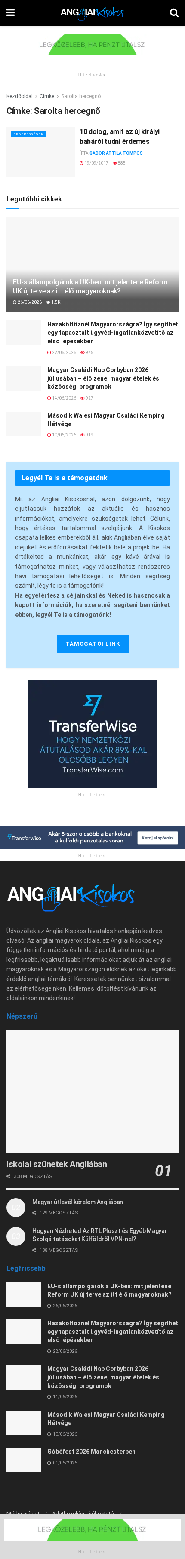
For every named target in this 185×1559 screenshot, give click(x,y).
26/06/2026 (29, 302)
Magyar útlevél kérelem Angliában (77, 1202)
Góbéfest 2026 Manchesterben (91, 1451)
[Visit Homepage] (92, 12)
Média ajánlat (23, 1513)
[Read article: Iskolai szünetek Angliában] (92, 1091)
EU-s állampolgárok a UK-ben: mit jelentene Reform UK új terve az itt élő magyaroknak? (90, 286)
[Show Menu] (10, 13)
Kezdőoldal (19, 96)
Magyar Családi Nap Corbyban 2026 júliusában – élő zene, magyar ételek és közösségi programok (103, 378)
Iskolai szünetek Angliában (56, 1164)
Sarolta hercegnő (81, 96)
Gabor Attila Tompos (116, 153)
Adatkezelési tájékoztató (83, 1513)
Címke (47, 96)
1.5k (55, 302)
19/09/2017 (95, 163)
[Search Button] (174, 13)
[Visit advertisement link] (92, 51)
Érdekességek (28, 134)
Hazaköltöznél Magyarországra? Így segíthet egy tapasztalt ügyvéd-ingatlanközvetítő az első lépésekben (112, 333)
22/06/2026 (63, 352)
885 (121, 163)
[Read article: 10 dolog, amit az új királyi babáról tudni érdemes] (40, 151)
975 (89, 352)
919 (89, 435)
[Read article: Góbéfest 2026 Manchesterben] (23, 1460)
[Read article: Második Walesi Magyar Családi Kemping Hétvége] (23, 424)
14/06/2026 (63, 398)
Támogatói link (92, 644)
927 (89, 398)
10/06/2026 (63, 435)
